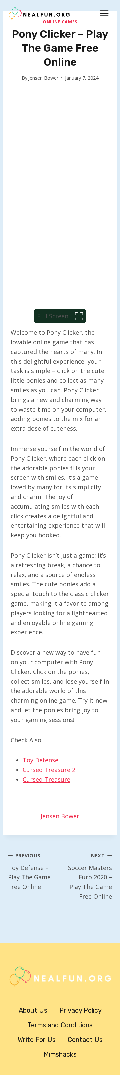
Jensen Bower (43, 78)
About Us (33, 1010)
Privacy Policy (80, 1010)
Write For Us (37, 1040)
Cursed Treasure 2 (49, 770)
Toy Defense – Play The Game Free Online (29, 871)
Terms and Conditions (60, 1025)
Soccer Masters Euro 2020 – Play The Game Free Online (90, 876)
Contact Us (85, 1040)
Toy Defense (40, 760)
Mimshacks (60, 1054)
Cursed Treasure (46, 779)
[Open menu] (104, 13)
